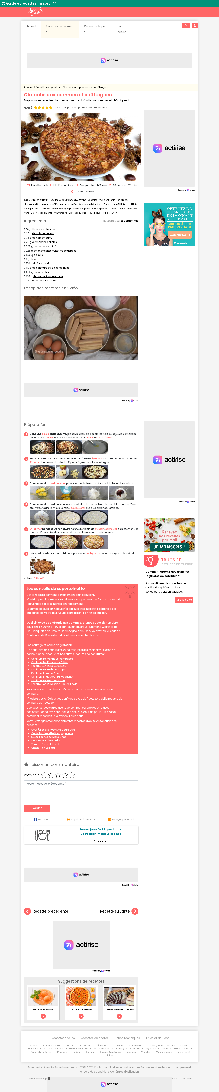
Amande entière (69, 204)
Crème (113, 208)
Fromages (121, 1048)
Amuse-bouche (51, 1045)
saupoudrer (78, 508)
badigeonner (93, 553)
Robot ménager (60, 208)
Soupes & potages (110, 1051)
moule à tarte (104, 437)
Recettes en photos (48, 87)
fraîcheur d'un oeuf (71, 716)
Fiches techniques (127, 1038)
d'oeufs (38, 255)
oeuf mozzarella (41, 740)
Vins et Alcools (164, 1051)
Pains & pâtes (181, 1048)
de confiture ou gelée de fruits (50, 267)
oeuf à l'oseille (40, 729)
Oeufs (165, 1048)
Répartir (34, 462)
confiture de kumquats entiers (49, 662)
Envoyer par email (123, 819)
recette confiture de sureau (48, 666)
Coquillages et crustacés (161, 1045)
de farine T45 (41, 263)
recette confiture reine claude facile (54, 684)
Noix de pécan (99, 208)
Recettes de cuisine (59, 26)
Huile (123, 204)
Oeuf (37, 208)
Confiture (97, 204)
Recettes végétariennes (62, 199)
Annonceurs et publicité (41, 1078)
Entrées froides (102, 1048)
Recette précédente (50, 911)
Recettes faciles (63, 1038)
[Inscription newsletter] (169, 535)
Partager (43, 819)
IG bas (136, 1048)
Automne (81, 199)
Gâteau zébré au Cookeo (119, 1009)
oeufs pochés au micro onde (48, 737)
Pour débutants (107, 199)
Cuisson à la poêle (80, 208)
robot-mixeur (56, 483)
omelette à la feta (43, 747)
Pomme (46, 208)
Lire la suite (184, 599)
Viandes (146, 1051)
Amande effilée (50, 204)
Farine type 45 (111, 204)
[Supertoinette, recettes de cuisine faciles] (35, 11)
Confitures (117, 1045)
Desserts (92, 199)
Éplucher (97, 458)
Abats (33, 1045)
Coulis (183, 1045)
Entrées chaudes (78, 1048)
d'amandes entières (44, 242)
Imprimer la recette (83, 819)
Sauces (90, 1051)
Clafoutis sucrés (77, 212)
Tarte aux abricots (81, 1009)
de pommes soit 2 (45, 246)
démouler (111, 529)
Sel (39, 204)
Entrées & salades (54, 1048)
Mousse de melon (43, 1009)
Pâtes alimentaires (41, 1051)
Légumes (151, 1048)
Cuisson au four (39, 199)
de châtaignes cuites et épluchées (55, 250)
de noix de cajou (42, 237)
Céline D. (39, 578)
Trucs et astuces (157, 1038)
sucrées (131, 1051)
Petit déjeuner (109, 212)
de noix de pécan (43, 233)
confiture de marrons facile (48, 680)
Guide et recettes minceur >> (31, 3)
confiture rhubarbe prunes (47, 676)
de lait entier (41, 272)
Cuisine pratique (94, 26)
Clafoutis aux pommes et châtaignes (85, 87)
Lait (129, 204)
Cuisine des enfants (41, 212)
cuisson (99, 529)
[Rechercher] (186, 25)
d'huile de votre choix (44, 229)
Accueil (31, 26)
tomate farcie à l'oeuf (45, 744)
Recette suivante (115, 911)
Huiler (90, 437)
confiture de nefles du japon (49, 669)
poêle (45, 434)
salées (76, 1051)
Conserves (135, 1045)
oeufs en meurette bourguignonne (52, 733)
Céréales (101, 1045)
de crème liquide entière (48, 276)
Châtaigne (85, 204)
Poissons (62, 1051)
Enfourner (36, 529)
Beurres (70, 1045)
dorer (50, 437)
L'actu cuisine (122, 29)
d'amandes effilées (44, 280)
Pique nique (94, 212)
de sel (33, 259)
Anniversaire (60, 212)
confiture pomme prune (45, 673)
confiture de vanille (43, 658)
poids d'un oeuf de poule (85, 712)
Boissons (85, 1045)
